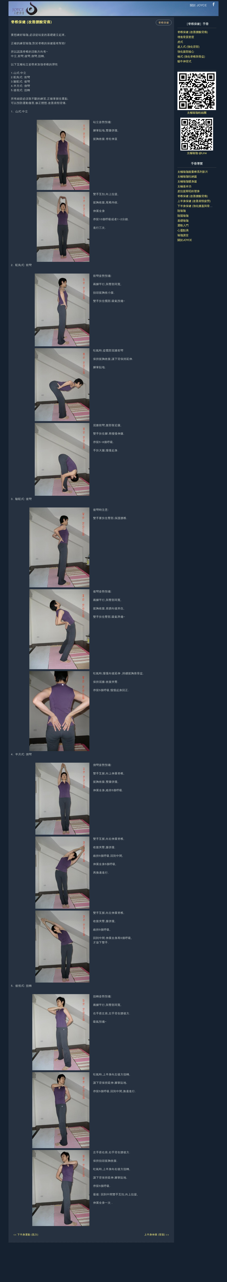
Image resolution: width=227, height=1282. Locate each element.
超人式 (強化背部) (188, 46)
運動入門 (183, 225)
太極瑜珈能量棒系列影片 (192, 171)
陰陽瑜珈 (183, 215)
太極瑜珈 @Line (197, 153)
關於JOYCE (184, 240)
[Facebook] (214, 4)
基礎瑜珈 (183, 220)
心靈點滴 (183, 230)
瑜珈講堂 (183, 235)
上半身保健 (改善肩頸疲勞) (194, 201)
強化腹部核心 (185, 51)
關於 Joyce (198, 5)
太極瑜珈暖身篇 (187, 181)
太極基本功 (184, 186)
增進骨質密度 (185, 37)
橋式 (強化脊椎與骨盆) (191, 56)
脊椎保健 (163, 22)
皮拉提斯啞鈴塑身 (188, 191)
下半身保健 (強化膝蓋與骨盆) (195, 206)
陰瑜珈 (181, 210)
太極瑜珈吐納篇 (187, 176)
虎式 (180, 42)
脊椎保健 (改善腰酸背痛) (192, 32)
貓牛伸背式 (184, 61)
